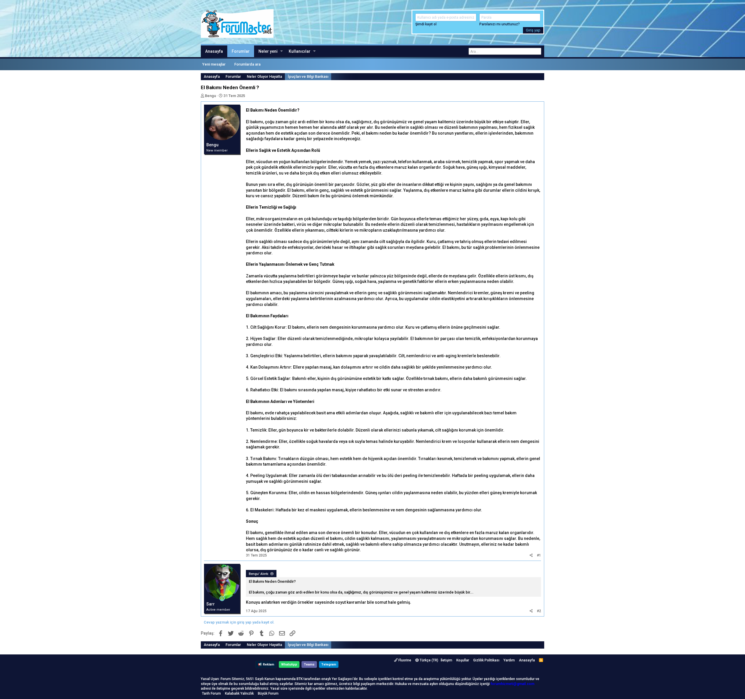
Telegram (328, 664)
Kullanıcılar (300, 51)
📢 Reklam (266, 664)
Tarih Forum (211, 693)
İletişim (446, 660)
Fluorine (404, 660)
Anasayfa (214, 51)
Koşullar (462, 660)
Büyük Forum (268, 693)
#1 (539, 555)
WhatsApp (289, 664)
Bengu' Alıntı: (259, 574)
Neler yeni (268, 51)
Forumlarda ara (247, 64)
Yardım (509, 660)
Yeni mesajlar (214, 64)
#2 (539, 611)
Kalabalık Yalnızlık (239, 693)
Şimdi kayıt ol (426, 24)
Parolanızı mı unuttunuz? (499, 24)
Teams (309, 664)
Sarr (210, 604)
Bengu (210, 96)
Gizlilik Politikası (486, 660)
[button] (281, 51)
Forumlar (241, 51)
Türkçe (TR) (428, 660)
